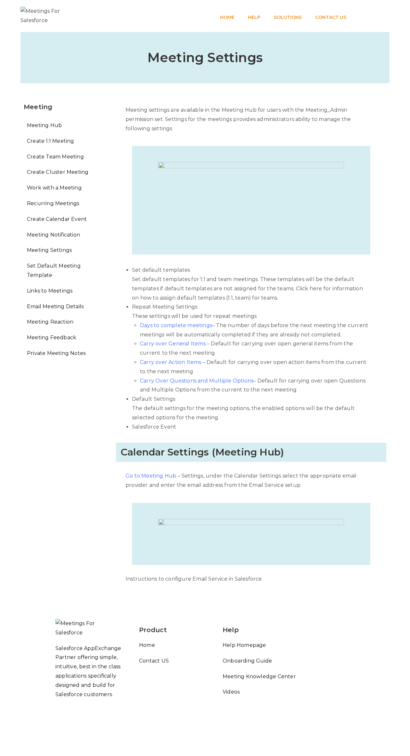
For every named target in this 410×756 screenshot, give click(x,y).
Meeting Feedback (51, 337)
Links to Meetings (49, 291)
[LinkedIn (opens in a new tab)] (375, 16)
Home (147, 645)
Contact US (154, 661)
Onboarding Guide (247, 661)
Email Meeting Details (55, 306)
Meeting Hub (44, 125)
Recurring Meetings (53, 203)
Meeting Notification (53, 235)
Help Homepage (244, 645)
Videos (231, 692)
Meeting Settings (49, 250)
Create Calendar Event (57, 219)
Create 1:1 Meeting (50, 141)
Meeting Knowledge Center (259, 676)
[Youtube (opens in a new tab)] (387, 16)
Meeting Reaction (50, 322)
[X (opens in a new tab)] (363, 16)
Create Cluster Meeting (57, 172)
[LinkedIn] (58, 723)
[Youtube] (58, 734)
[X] (58, 711)
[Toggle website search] (354, 3)
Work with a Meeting (54, 188)
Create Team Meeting (55, 157)
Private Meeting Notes (56, 353)
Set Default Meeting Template (54, 270)
